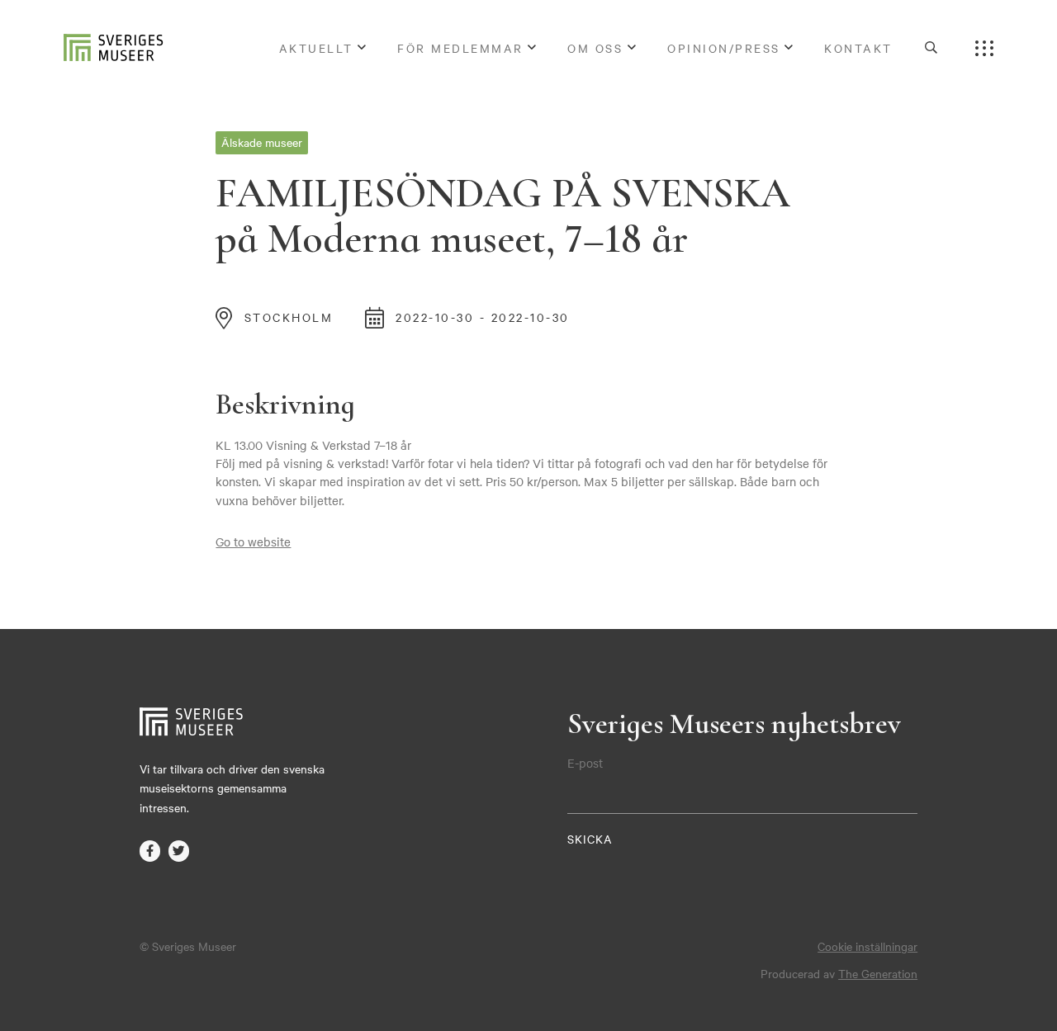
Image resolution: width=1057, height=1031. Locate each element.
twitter (179, 851)
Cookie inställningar (867, 946)
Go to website (253, 541)
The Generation (877, 973)
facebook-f (150, 851)
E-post (585, 762)
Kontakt (858, 48)
